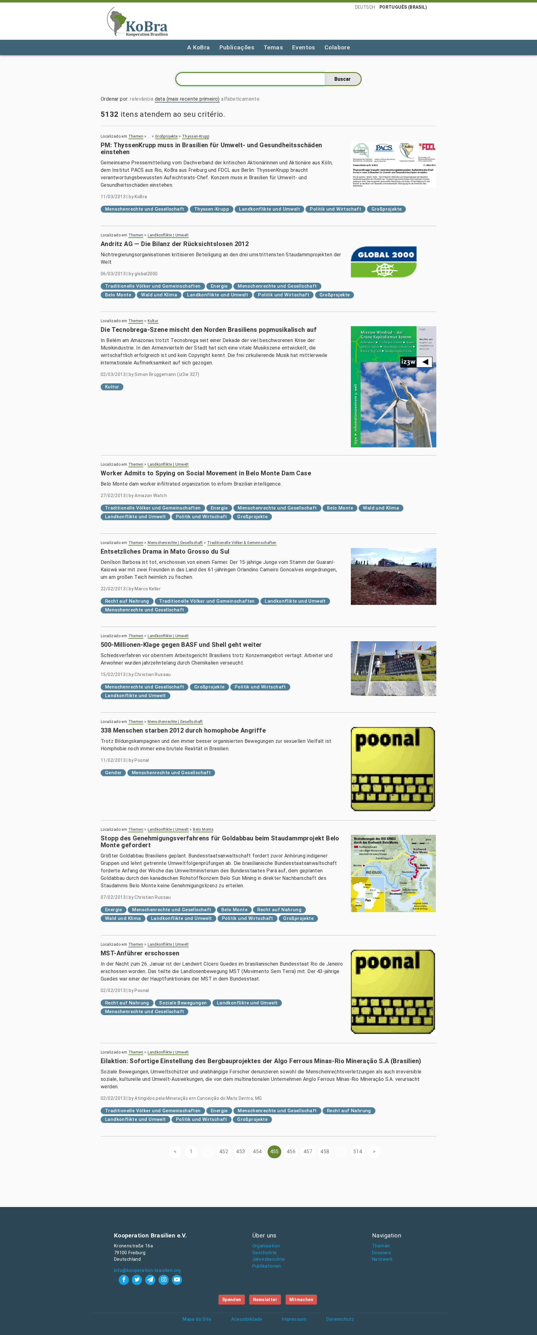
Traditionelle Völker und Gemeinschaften (153, 286)
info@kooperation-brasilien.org (147, 1270)
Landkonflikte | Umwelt (168, 235)
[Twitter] (138, 1279)
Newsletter (265, 1299)
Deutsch (365, 7)
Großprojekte (166, 136)
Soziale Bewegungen (183, 1003)
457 (308, 1151)
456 (291, 1151)
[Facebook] (124, 1279)
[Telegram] (151, 1279)
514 (357, 1151)
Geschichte (264, 1252)
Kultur (153, 321)
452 (223, 1151)
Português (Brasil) (403, 7)
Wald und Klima (159, 295)
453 (240, 1151)
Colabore (337, 47)
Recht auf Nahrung (127, 601)
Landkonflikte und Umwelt (269, 209)
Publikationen (266, 1266)
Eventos (303, 47)
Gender (113, 772)
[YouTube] (177, 1279)
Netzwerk (382, 1259)
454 (257, 1151)
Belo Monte (118, 295)
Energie (219, 286)
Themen (135, 136)
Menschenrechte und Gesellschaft (144, 209)
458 (324, 1151)
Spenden (231, 1299)
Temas (273, 47)
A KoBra (198, 47)
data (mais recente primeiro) (187, 99)
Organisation (266, 1246)
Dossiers (381, 1252)
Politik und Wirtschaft (335, 209)
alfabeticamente (240, 99)
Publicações (236, 47)
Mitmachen (301, 1299)
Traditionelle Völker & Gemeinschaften (242, 543)
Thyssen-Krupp (195, 136)
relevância (141, 99)
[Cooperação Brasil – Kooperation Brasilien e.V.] (137, 21)
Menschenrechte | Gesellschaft (175, 543)
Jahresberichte (268, 1259)
